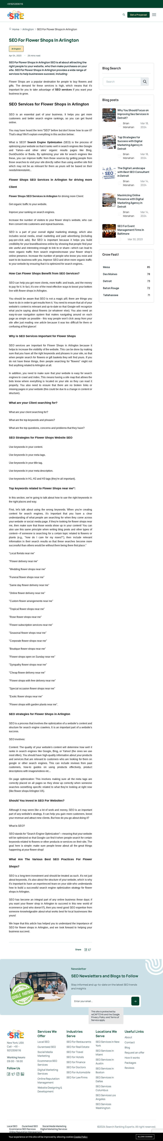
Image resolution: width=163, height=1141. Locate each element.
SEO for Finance (76, 1062)
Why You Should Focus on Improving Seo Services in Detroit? (133, 114)
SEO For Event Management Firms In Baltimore (130, 229)
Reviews (129, 1068)
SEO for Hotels (75, 1057)
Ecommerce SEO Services (47, 1062)
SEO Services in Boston (105, 1070)
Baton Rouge (111, 288)
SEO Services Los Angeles (106, 1097)
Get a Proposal (138, 14)
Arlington (28, 29)
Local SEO (43, 1041)
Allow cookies (145, 1136)
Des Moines (110, 274)
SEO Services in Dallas (105, 1079)
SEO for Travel (75, 1052)
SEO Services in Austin (105, 1061)
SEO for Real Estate (78, 1047)
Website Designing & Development (50, 1089)
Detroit (107, 281)
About (128, 1037)
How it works (132, 1057)
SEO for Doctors (76, 1067)
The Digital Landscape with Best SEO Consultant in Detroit (133, 172)
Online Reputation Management (49, 1080)
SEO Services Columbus (103, 1088)
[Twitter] (13, 1074)
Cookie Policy (81, 1136)
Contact (130, 1042)
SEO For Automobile (78, 1072)
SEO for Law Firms (77, 1077)
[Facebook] (8, 1074)
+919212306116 (15, 4)
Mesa (106, 267)
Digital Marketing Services (48, 1071)
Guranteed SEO (47, 1047)
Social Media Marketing (45, 1053)
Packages (130, 1062)
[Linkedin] (22, 1074)
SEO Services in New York (107, 1043)
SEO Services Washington (103, 1106)
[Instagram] (18, 1074)
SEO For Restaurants (79, 1041)
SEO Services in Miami (105, 1052)
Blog (127, 1047)
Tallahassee (110, 295)
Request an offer (134, 1052)
